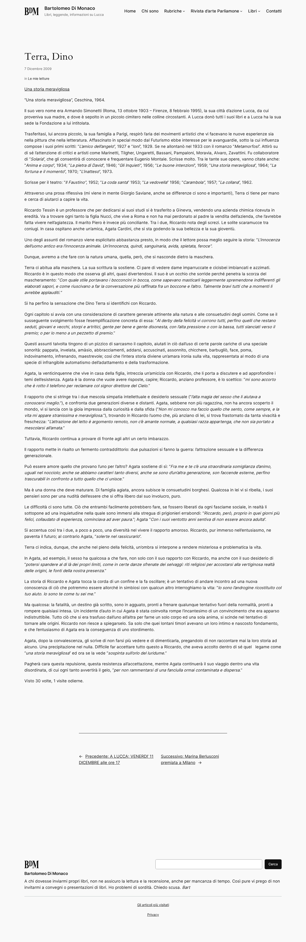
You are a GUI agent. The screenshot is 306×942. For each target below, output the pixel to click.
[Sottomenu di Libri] (259, 11)
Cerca (273, 864)
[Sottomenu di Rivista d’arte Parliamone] (241, 11)
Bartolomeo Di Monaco (69, 8)
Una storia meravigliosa (47, 89)
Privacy (153, 915)
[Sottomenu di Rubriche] (184, 11)
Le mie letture (38, 78)
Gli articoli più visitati (153, 905)
